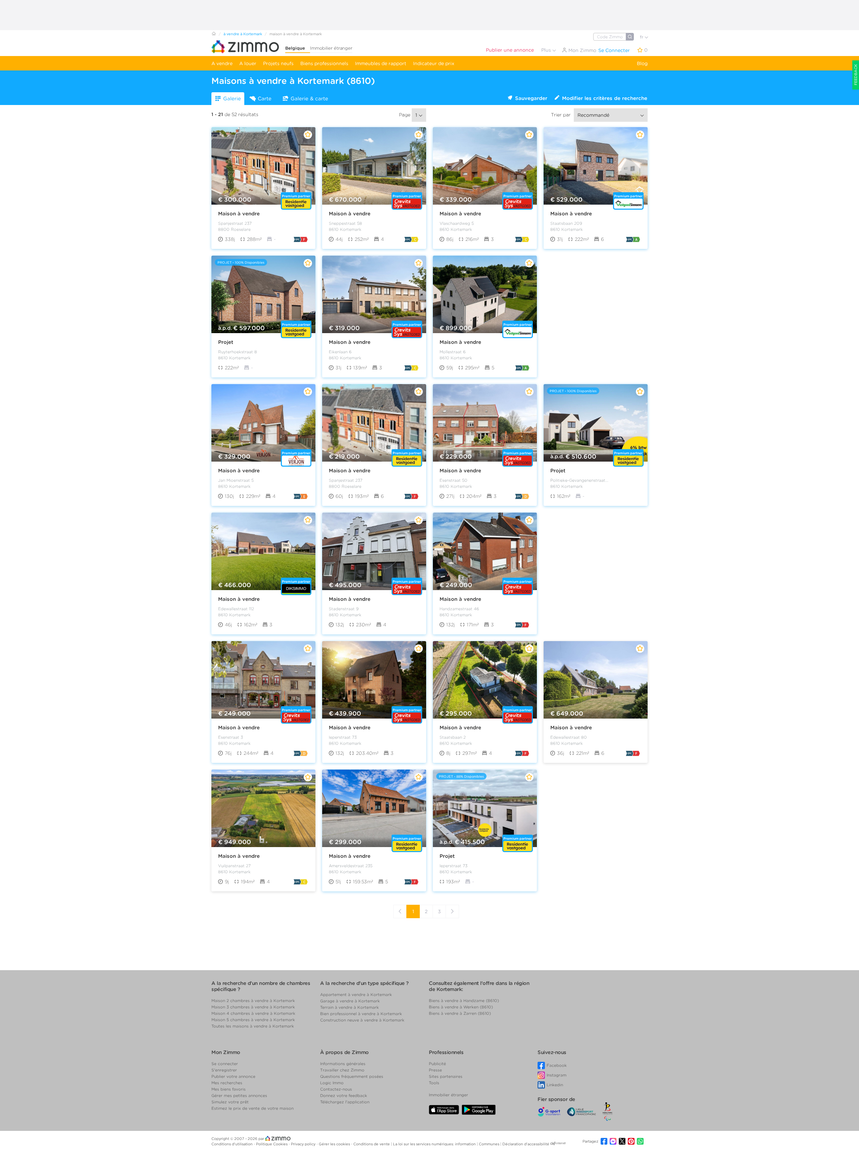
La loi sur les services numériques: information (435, 1144)
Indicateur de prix (433, 63)
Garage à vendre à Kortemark (350, 1000)
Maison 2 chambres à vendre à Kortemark (253, 1000)
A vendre (222, 63)
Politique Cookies (272, 1144)
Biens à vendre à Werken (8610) (461, 1006)
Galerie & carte (309, 99)
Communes (489, 1144)
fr (642, 37)
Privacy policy (303, 1144)
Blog (642, 63)
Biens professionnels (324, 63)
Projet (225, 342)
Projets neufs (278, 63)
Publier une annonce (510, 50)
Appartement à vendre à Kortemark (356, 994)
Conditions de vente (372, 1144)
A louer (247, 63)
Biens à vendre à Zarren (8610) (460, 1013)
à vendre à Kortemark (242, 34)
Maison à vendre (239, 214)
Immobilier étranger (331, 48)
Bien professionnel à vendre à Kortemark (361, 1013)
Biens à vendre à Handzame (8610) (464, 1000)
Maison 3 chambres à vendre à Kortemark (253, 1006)
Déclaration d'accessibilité (525, 1144)
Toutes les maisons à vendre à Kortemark (252, 1026)
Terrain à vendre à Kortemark (349, 1007)
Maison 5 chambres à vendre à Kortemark (253, 1019)
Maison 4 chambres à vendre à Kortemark (253, 1013)
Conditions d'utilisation (232, 1144)
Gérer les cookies (335, 1144)
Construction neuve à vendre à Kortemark (362, 1020)
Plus (546, 50)
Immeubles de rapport (380, 63)
